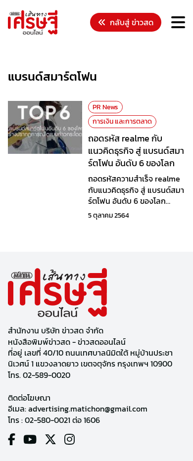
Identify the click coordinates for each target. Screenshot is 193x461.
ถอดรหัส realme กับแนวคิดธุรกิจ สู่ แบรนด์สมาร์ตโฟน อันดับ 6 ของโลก (136, 151)
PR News (105, 107)
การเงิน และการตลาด (122, 121)
